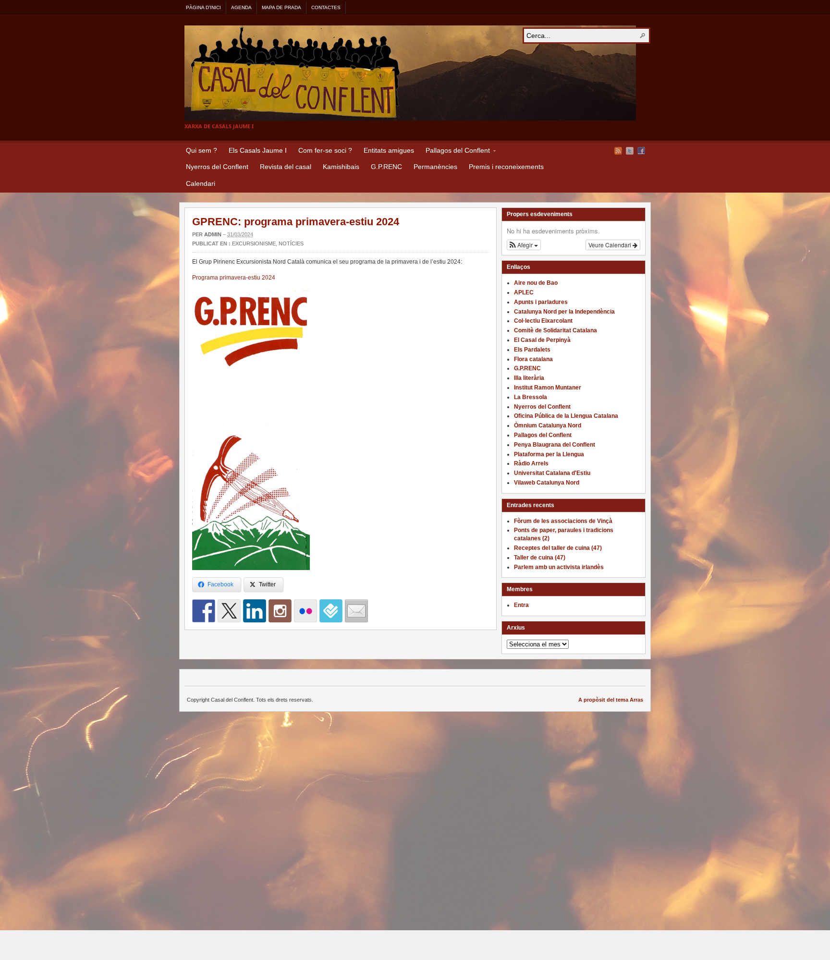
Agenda (241, 7)
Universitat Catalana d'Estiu (552, 473)
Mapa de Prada (281, 7)
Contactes (326, 7)
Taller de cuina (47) (539, 557)
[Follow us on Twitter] (229, 610)
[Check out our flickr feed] (305, 610)
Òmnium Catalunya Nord (547, 425)
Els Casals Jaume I (258, 150)
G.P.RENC (386, 166)
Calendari (200, 183)
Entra (521, 605)
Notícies (291, 243)
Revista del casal (285, 166)
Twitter (630, 151)
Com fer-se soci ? (325, 150)
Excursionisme (254, 243)
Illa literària (529, 378)
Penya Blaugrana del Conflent (554, 444)
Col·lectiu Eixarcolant (543, 320)
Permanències (435, 166)
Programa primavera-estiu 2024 (233, 277)
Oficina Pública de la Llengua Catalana (566, 416)
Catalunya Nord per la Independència (564, 311)
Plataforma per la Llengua (549, 454)
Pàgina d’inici (203, 7)
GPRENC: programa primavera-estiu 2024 (295, 222)
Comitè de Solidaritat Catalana (555, 330)
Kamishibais (341, 166)
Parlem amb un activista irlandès (559, 567)
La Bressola (530, 397)
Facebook (641, 151)
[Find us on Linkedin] (254, 610)
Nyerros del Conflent (217, 166)
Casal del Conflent (410, 73)
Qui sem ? (201, 150)
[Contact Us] (356, 610)
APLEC (524, 292)
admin (212, 234)
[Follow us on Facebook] (203, 610)
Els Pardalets (532, 349)
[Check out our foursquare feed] (330, 610)
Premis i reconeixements (506, 166)
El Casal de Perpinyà (542, 340)
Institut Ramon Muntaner (547, 387)
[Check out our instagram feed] (280, 610)
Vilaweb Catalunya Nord (546, 482)
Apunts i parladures (541, 302)
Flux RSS (618, 151)
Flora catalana (533, 359)
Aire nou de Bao (536, 282)
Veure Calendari (610, 245)
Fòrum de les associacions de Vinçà (563, 521)
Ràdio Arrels (531, 463)
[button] (523, 245)
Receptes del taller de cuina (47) (558, 548)
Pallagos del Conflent (455, 151)
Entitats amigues (389, 150)
